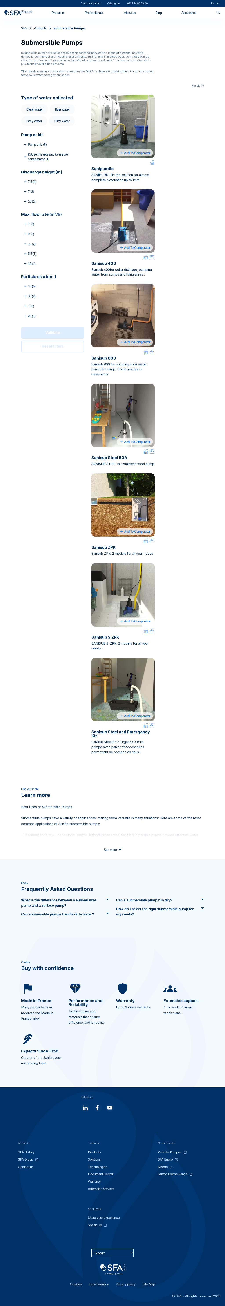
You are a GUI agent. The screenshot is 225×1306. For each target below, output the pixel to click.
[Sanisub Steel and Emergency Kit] (123, 689)
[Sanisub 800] (123, 315)
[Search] (218, 12)
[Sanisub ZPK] (123, 505)
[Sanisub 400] (123, 221)
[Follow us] (85, 1107)
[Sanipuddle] (123, 126)
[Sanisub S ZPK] (123, 595)
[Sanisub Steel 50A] (123, 415)
